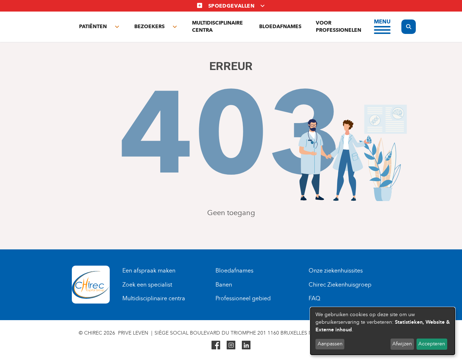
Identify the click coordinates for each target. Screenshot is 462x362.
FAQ (314, 298)
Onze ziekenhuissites (336, 270)
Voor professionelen (338, 26)
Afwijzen (402, 344)
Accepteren (431, 344)
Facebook (216, 345)
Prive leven (133, 333)
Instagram (231, 345)
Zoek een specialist (147, 284)
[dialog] (382, 331)
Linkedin (246, 345)
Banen (223, 284)
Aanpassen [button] (330, 344)
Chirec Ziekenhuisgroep (340, 284)
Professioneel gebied (243, 298)
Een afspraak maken (148, 270)
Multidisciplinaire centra (217, 26)
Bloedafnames (280, 26)
